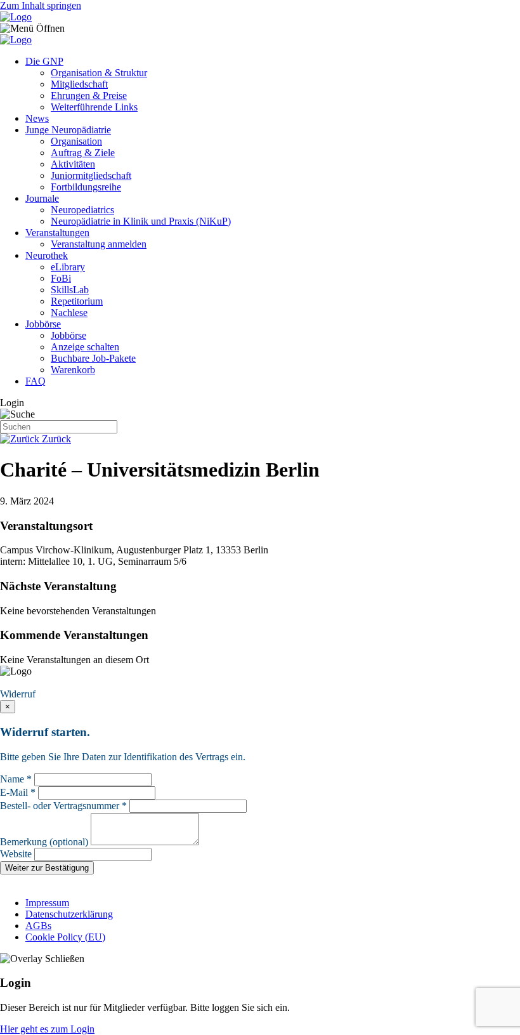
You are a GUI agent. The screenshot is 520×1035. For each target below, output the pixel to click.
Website (16, 853)
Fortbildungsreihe (86, 186)
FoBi (61, 278)
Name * (16, 779)
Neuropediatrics (82, 209)
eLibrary (68, 266)
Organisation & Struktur (99, 72)
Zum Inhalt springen (40, 5)
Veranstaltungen (57, 232)
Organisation (76, 141)
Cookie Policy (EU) (65, 937)
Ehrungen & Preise (89, 95)
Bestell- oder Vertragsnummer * (63, 805)
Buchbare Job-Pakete (93, 358)
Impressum (47, 902)
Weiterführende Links (94, 107)
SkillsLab (70, 289)
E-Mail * (18, 792)
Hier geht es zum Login (47, 1029)
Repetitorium (77, 301)
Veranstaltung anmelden (98, 244)
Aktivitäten (73, 164)
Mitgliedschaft (79, 84)
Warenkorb (73, 369)
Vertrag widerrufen (41, 682)
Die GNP (44, 61)
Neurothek (46, 255)
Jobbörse (43, 324)
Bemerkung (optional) (44, 841)
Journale (42, 198)
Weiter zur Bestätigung (47, 868)
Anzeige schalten (85, 346)
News (37, 118)
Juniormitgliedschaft (91, 175)
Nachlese (69, 312)
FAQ (35, 381)
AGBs (38, 925)
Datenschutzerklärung (69, 914)
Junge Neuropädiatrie (68, 129)
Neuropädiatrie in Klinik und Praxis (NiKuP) (141, 221)
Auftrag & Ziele (83, 152)
